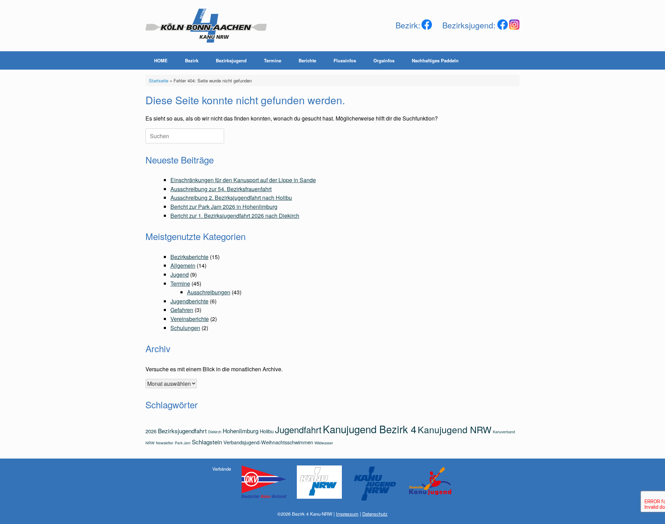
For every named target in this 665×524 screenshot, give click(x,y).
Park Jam (182, 442)
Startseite (158, 80)
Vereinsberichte (189, 319)
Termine (272, 60)
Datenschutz (375, 513)
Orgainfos (383, 60)
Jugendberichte (189, 301)
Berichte (307, 60)
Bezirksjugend (231, 60)
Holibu (267, 431)
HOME (161, 60)
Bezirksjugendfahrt (182, 430)
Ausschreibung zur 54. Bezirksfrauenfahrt (221, 189)
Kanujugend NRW (454, 429)
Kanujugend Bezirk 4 (369, 428)
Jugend (179, 274)
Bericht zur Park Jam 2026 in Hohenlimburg (223, 207)
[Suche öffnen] (509, 60)
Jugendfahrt (298, 429)
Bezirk (191, 60)
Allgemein (182, 265)
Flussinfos (345, 60)
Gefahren (181, 310)
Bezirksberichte (189, 257)
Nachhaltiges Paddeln (435, 60)
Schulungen (185, 328)
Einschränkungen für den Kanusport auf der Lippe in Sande (243, 180)
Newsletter (165, 442)
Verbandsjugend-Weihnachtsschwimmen (268, 442)
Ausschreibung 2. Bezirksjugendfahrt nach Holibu (231, 198)
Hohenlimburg (240, 430)
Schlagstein (207, 441)
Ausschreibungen (208, 292)
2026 (151, 431)
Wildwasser (323, 442)
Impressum (347, 513)
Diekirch (214, 431)
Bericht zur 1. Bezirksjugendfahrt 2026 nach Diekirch (234, 216)
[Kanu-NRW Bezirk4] (206, 26)
